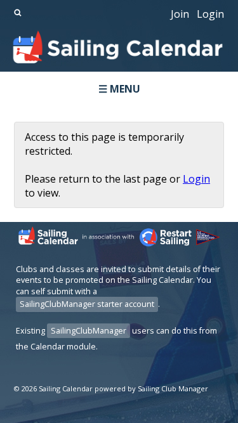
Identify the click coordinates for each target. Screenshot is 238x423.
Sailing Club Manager (173, 388)
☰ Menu (119, 89)
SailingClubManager (88, 330)
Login (210, 14)
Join (180, 14)
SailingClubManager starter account (87, 304)
